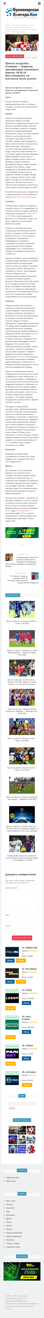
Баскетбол (10, 1208)
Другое (9, 1219)
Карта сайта (11, 1181)
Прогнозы (10, 1240)
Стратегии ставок (13, 1247)
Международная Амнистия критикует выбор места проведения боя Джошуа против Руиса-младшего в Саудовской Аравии (21, 561)
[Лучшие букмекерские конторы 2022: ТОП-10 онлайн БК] (22, 9)
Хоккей (9, 1229)
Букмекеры (10, 1215)
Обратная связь (12, 1177)
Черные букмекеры (14, 1236)
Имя (7, 915)
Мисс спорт (10, 1201)
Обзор (10, 960)
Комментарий (11, 888)
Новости (9, 1204)
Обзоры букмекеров (14, 1233)
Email (8, 926)
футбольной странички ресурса (24, 197)
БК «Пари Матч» (23, 511)
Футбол (9, 1226)
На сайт (20, 960)
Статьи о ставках (13, 1243)
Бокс (8, 1211)
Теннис (9, 1222)
